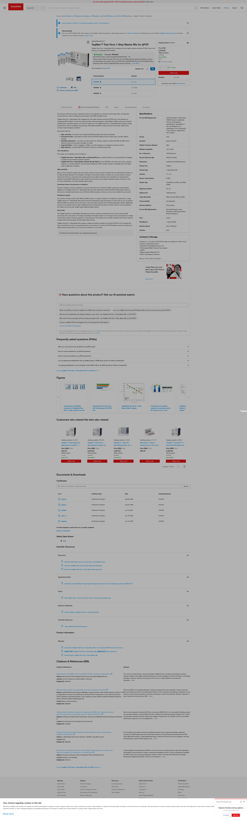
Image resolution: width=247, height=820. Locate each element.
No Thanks (226, 815)
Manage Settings (8, 814)
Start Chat (235, 815)
